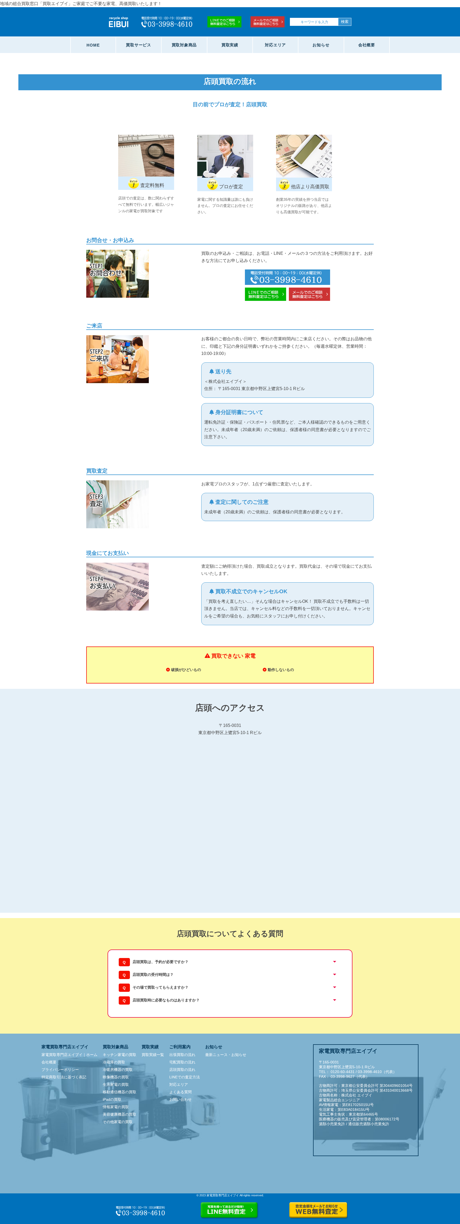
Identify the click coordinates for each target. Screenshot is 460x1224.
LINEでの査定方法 (184, 1077)
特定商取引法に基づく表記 (64, 1077)
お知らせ (321, 45)
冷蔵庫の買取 (114, 1062)
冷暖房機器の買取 (118, 1069)
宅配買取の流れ (182, 1062)
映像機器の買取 (116, 1077)
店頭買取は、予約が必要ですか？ (160, 962)
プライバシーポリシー (60, 1069)
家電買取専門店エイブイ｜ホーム (69, 1055)
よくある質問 (180, 1092)
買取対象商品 (184, 45)
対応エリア (275, 45)
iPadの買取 (112, 1099)
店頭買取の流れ (182, 1069)
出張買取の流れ (182, 1055)
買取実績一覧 (153, 1055)
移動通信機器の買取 (119, 1092)
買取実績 (229, 45)
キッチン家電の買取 (119, 1055)
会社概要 (366, 45)
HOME (93, 45)
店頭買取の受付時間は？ (153, 974)
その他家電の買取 (118, 1122)
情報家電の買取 (116, 1107)
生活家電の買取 (116, 1084)
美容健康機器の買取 (119, 1114)
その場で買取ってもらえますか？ (160, 987)
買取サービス (138, 45)
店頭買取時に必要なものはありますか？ (166, 1000)
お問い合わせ (180, 1099)
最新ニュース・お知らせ (225, 1055)
